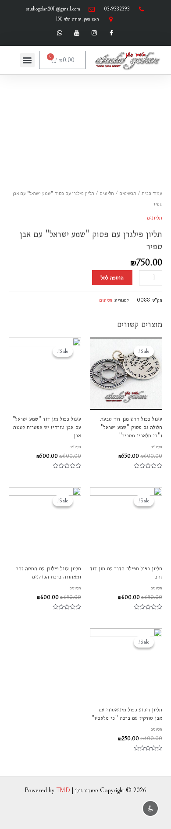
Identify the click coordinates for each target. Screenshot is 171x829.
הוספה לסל (112, 277)
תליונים (107, 193)
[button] (27, 60)
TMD (63, 790)
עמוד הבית (152, 193)
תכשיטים (127, 193)
